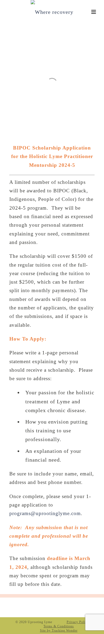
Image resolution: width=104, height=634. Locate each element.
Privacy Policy (78, 622)
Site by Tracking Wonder (59, 630)
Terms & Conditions (58, 626)
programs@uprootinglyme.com (45, 513)
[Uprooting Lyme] (52, 12)
